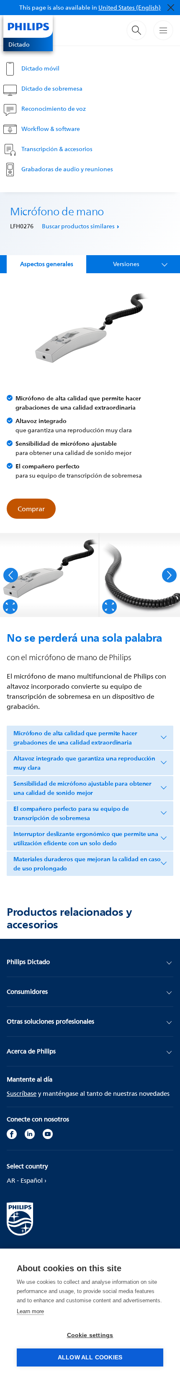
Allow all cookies (90, 1357)
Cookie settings (90, 1335)
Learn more (30, 1311)
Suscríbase (21, 1093)
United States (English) (129, 7)
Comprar (31, 509)
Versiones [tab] (126, 264)
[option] (49, 575)
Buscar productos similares (78, 226)
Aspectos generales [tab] (46, 264)
